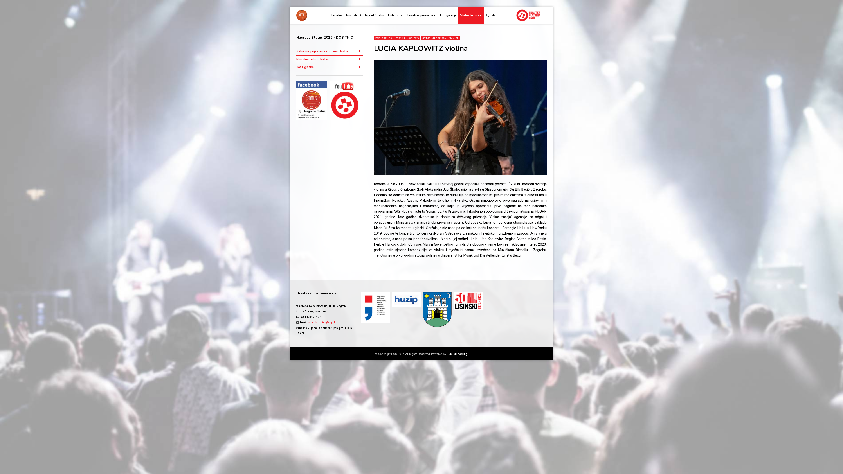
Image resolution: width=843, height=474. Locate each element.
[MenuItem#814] (499, 295)
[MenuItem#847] (499, 310)
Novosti (351, 15)
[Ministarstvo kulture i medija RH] (375, 307)
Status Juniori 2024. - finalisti (440, 38)
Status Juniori (469, 15)
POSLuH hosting (457, 354)
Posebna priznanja (420, 15)
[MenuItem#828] (499, 302)
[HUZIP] (406, 299)
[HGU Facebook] (311, 100)
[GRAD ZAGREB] (437, 309)
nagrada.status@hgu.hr (322, 322)
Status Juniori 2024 (407, 38)
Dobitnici (394, 15)
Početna (337, 15)
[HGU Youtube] (345, 100)
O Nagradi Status (372, 15)
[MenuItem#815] (530, 295)
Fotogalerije (448, 15)
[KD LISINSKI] (468, 301)
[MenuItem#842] (530, 302)
